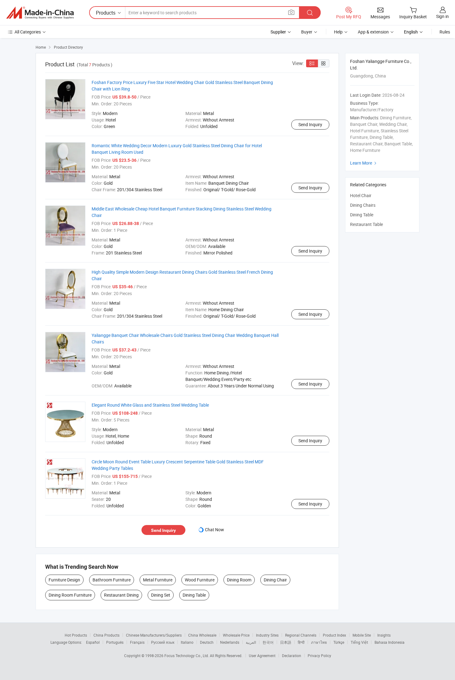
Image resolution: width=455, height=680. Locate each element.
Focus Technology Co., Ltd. (187, 655)
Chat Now (214, 529)
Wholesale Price (236, 635)
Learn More (364, 163)
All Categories (28, 32)
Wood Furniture (199, 580)
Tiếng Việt (359, 642)
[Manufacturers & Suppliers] (40, 12)
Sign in (442, 16)
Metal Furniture (157, 580)
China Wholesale (202, 635)
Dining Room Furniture (70, 595)
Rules (445, 32)
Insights (384, 635)
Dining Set (160, 595)
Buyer (306, 32)
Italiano (187, 642)
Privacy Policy (319, 655)
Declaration (291, 655)
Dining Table (194, 595)
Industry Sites (267, 635)
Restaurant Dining (121, 595)
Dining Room (239, 580)
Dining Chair (275, 580)
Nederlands (229, 642)
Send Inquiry (310, 124)
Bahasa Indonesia (390, 642)
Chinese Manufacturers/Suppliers (154, 635)
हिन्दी (301, 642)
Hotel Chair (360, 195)
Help (338, 32)
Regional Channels (300, 635)
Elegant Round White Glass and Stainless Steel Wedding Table (150, 405)
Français (137, 642)
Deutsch (207, 642)
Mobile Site (362, 635)
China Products (106, 635)
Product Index (334, 635)
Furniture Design (64, 580)
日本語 (285, 642)
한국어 (268, 642)
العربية (251, 642)
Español (93, 642)
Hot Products (76, 635)
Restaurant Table (366, 224)
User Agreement (262, 655)
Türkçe (338, 642)
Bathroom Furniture (112, 580)
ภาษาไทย (319, 642)
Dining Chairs (362, 205)
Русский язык (162, 642)
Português (115, 642)
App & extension (373, 32)
